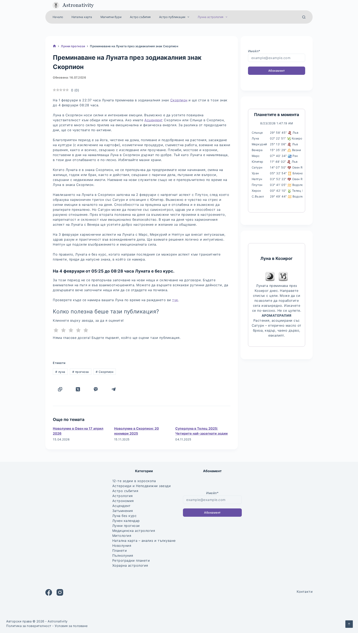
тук (175, 300)
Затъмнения (122, 511)
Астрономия (123, 501)
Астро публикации (172, 17)
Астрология (122, 496)
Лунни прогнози (126, 526)
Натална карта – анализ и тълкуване (144, 540)
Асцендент (153, 120)
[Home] (54, 46)
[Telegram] (113, 389)
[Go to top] (349, 624)
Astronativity (78, 5)
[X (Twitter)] (78, 389)
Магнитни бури (110, 17)
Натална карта (81, 17)
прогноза (80, 371)
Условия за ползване (71, 626)
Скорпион (178, 100)
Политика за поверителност (28, 626)
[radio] (56, 331)
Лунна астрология (210, 17)
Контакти (305, 591)
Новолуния (121, 545)
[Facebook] (48, 592)
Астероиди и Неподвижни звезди (141, 486)
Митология (121, 536)
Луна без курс (124, 516)
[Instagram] (60, 592)
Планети (119, 550)
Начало (58, 17)
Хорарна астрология (130, 565)
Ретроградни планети (131, 560)
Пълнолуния (122, 555)
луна (60, 371)
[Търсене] (303, 17)
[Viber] (95, 389)
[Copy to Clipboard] (60, 389)
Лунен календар (126, 521)
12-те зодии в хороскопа (134, 481)
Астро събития (140, 17)
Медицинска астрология (133, 531)
